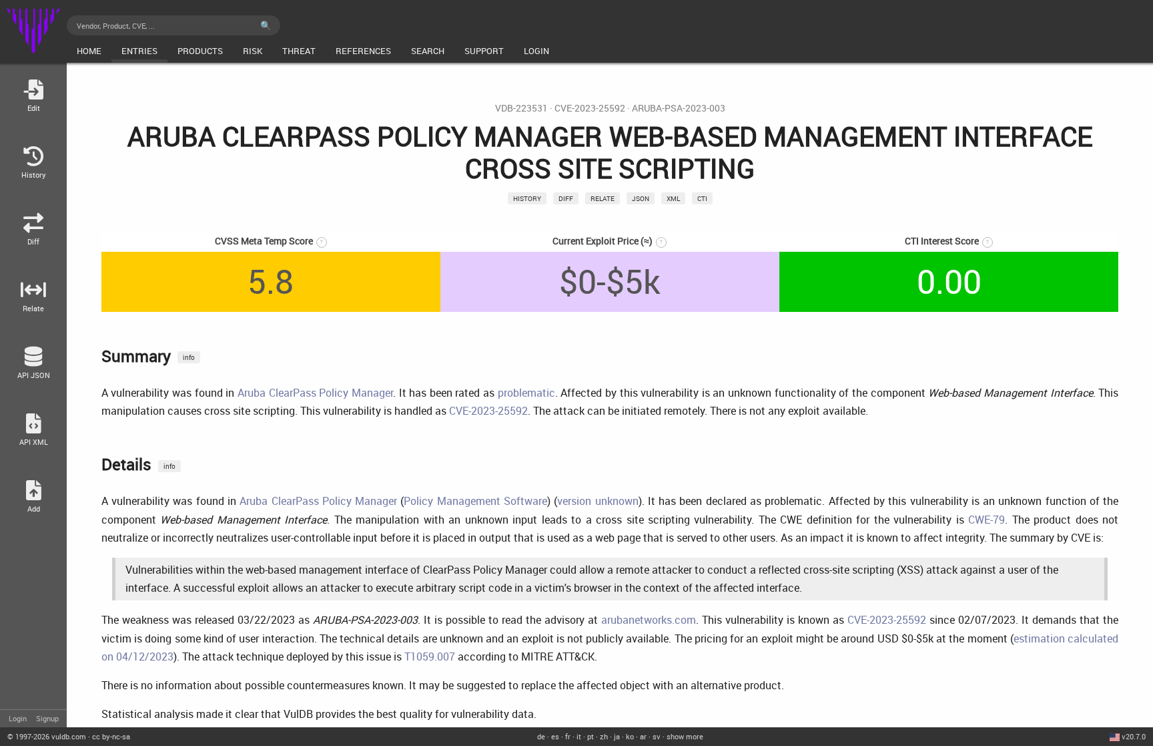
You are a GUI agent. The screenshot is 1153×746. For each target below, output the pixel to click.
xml (673, 198)
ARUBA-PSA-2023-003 (678, 108)
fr (567, 736)
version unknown (597, 501)
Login (18, 718)
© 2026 (46, 736)
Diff (565, 198)
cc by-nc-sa (111, 736)
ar (643, 736)
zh (604, 736)
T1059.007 (429, 656)
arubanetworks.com (648, 619)
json (640, 198)
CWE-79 (986, 519)
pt (590, 736)
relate (603, 198)
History (527, 198)
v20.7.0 (1134, 736)
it (578, 736)
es (555, 736)
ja (617, 736)
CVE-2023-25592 (589, 108)
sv (657, 736)
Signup (47, 718)
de (541, 736)
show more (685, 736)
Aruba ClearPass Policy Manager (315, 392)
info (189, 357)
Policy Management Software (475, 501)
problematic (526, 392)
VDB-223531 (521, 108)
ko (630, 736)
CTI (702, 198)
